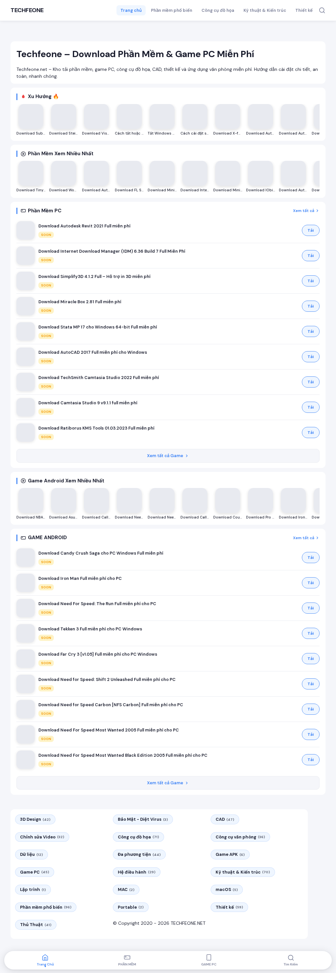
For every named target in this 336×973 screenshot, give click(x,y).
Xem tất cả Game (165, 455)
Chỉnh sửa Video (42, 837)
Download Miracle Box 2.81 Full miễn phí (79, 302)
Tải (310, 230)
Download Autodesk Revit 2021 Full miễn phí (84, 226)
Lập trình (33, 889)
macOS (227, 889)
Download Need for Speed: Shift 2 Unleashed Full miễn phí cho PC (107, 679)
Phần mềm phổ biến (171, 10)
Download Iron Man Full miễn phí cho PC (80, 578)
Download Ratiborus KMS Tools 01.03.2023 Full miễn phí (96, 428)
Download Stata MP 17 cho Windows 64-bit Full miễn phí (97, 327)
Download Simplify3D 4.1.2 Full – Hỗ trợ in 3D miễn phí (94, 276)
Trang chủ (131, 10)
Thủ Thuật (36, 924)
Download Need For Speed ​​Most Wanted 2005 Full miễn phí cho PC (108, 730)
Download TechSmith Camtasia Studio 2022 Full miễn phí (98, 377)
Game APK (230, 854)
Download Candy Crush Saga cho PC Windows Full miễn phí (100, 553)
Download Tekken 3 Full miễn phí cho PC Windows (90, 629)
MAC (126, 889)
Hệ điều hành (137, 872)
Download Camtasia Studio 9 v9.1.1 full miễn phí (87, 403)
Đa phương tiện (139, 854)
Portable (131, 907)
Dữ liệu (31, 854)
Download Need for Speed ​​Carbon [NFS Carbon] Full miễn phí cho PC (110, 705)
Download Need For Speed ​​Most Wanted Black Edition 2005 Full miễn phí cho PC (122, 755)
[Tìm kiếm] (322, 10)
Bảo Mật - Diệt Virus (143, 819)
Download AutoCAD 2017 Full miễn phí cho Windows (92, 352)
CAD (225, 819)
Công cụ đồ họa (217, 10)
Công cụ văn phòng (240, 837)
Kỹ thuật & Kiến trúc (264, 10)
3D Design (35, 819)
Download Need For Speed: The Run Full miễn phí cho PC (97, 603)
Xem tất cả (303, 210)
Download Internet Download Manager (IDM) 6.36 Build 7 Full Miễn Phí (111, 251)
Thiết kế (304, 10)
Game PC (34, 872)
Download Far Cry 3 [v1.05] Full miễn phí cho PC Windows (97, 654)
